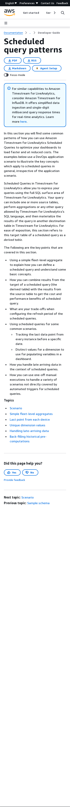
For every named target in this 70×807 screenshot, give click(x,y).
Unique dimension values (27, 425)
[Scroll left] (20, 13)
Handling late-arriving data (29, 431)
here (23, 121)
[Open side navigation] (6, 23)
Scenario (16, 408)
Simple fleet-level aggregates (31, 414)
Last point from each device (30, 419)
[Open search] (62, 13)
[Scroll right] (54, 13)
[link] (49, 33)
